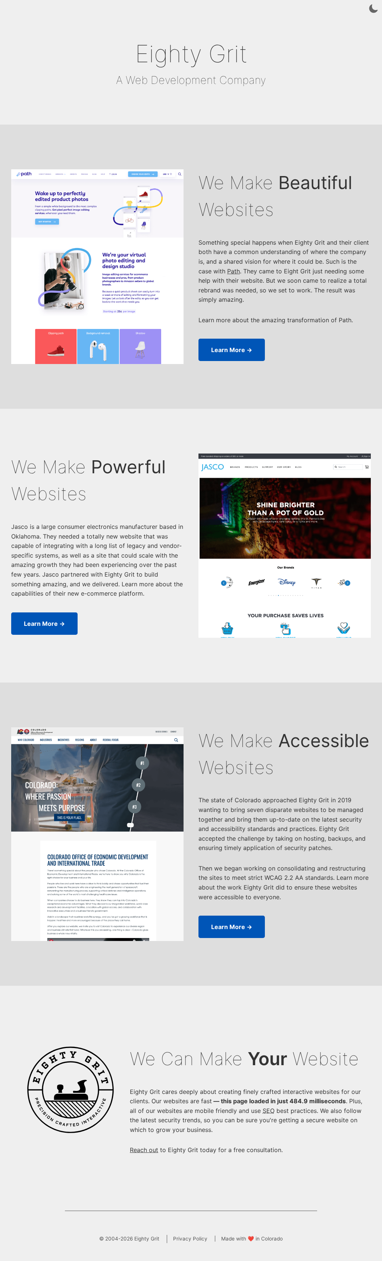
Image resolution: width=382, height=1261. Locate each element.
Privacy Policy (190, 1239)
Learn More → (231, 350)
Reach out (144, 1150)
